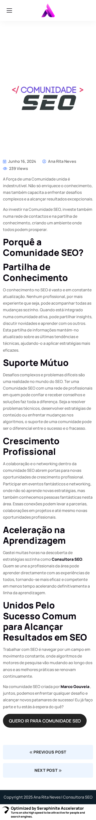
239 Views (18, 168)
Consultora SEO (67, 559)
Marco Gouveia (75, 686)
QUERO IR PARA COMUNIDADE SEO (45, 721)
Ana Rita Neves (61, 161)
